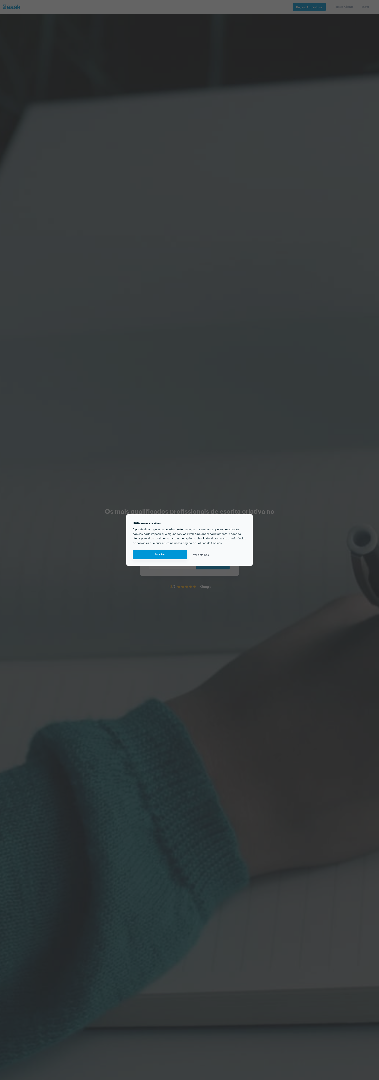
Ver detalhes (201, 555)
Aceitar (160, 554)
